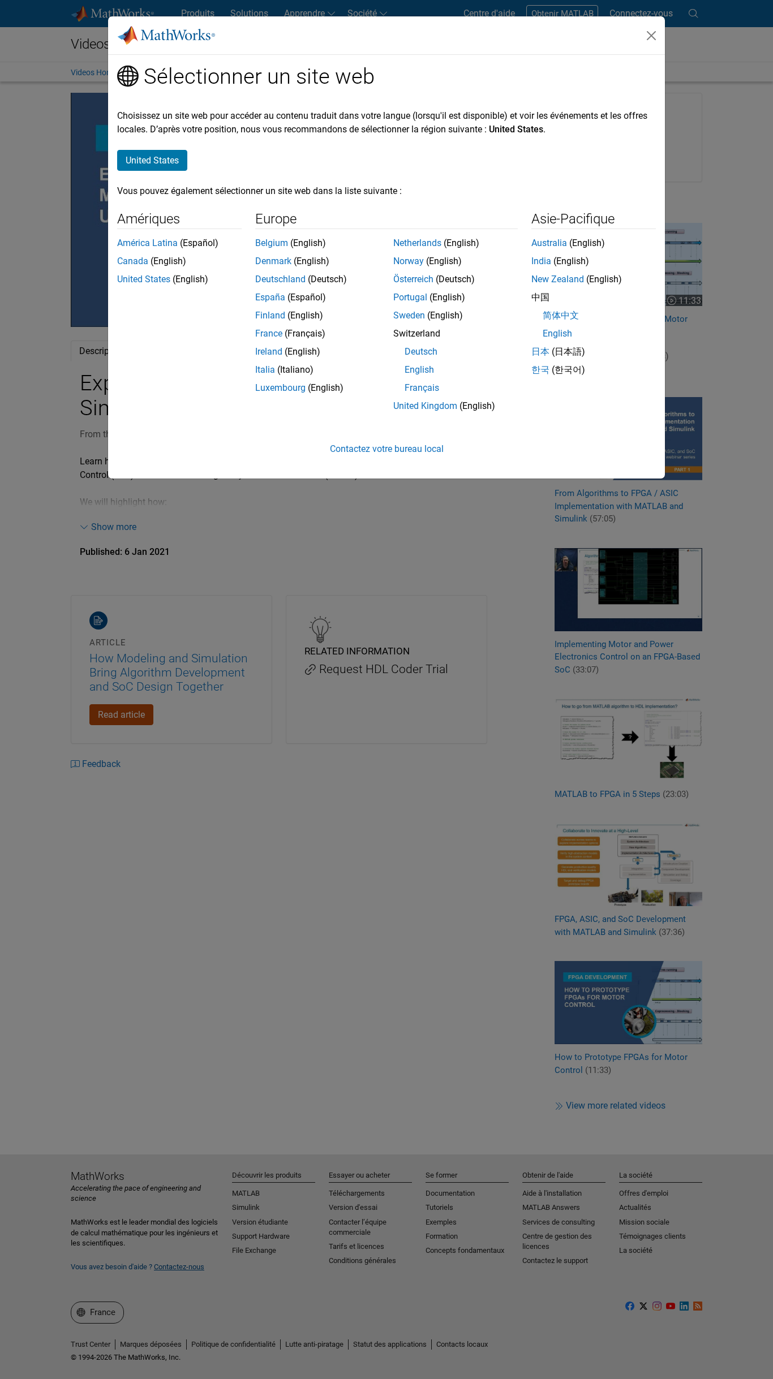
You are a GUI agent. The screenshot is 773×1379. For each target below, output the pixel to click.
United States (143, 279)
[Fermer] (651, 36)
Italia (265, 369)
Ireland (268, 351)
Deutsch (421, 351)
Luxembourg (280, 387)
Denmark (273, 261)
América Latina (147, 243)
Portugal (410, 297)
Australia (549, 243)
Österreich (413, 279)
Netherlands (417, 243)
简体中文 (561, 315)
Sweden (409, 315)
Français (422, 387)
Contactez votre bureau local (387, 448)
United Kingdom (425, 405)
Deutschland (280, 279)
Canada (132, 261)
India (541, 261)
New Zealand (557, 279)
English (419, 369)
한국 (540, 369)
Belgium (271, 243)
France (268, 333)
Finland (270, 315)
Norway (408, 261)
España (270, 297)
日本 (540, 351)
